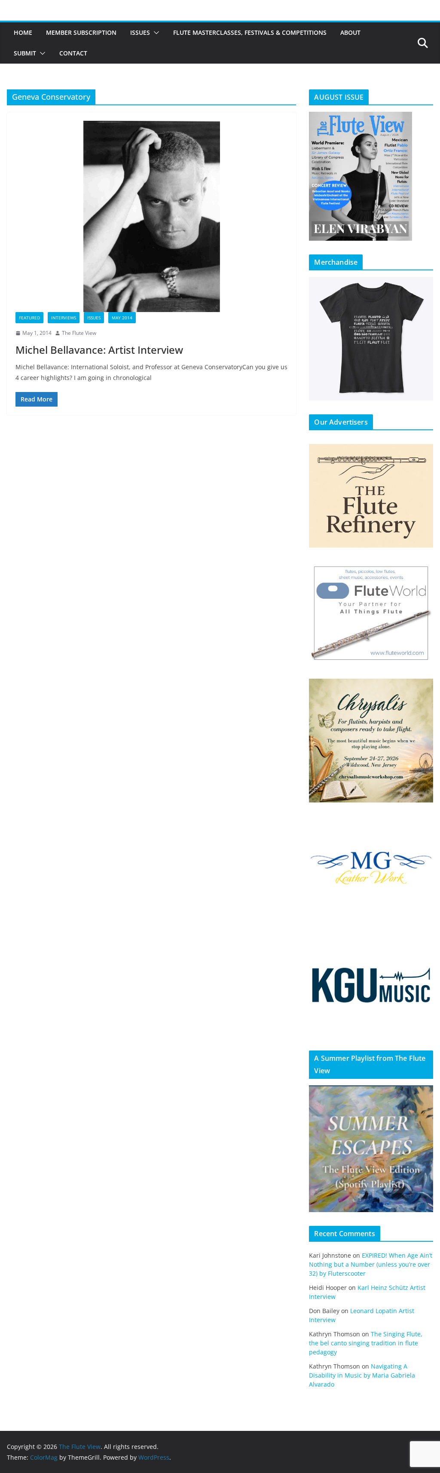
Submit (25, 53)
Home (23, 32)
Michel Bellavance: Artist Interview (99, 350)
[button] (154, 33)
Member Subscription (81, 32)
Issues (140, 32)
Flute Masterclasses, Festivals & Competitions (250, 32)
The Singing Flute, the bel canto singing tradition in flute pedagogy (365, 1343)
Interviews (63, 318)
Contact (73, 53)
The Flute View (79, 333)
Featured (29, 318)
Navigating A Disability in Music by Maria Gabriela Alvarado (362, 1375)
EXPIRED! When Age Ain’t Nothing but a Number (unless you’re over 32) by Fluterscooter (370, 1264)
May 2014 (122, 318)
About (350, 32)
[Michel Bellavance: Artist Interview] (151, 216)
